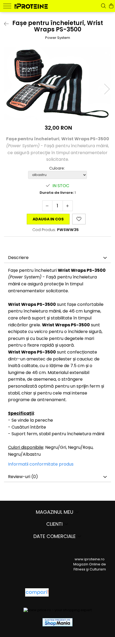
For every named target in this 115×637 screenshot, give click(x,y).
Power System (57, 37)
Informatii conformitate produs (41, 464)
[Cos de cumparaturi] (111, 6)
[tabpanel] (57, 83)
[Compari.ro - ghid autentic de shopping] (72, 592)
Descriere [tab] (18, 257)
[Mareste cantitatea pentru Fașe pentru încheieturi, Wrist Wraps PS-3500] (68, 205)
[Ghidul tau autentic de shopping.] (37, 592)
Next (106, 89)
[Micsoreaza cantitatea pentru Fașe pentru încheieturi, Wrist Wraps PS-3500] (47, 205)
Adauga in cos (48, 219)
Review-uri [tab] (23, 477)
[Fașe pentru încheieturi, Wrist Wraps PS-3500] (57, 83)
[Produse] (7, 6)
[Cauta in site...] (103, 6)
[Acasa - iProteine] (31, 5)
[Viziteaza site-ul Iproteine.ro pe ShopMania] (57, 622)
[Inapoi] (4, 24)
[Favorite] (79, 219)
